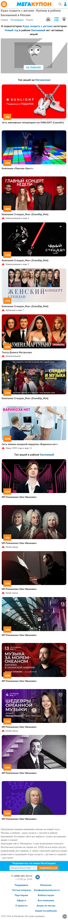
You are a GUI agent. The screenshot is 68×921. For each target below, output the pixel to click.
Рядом (29, 19)
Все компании (46, 900)
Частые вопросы (21, 890)
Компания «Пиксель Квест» (17, 168)
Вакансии (45, 885)
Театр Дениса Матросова (17, 352)
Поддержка (21, 885)
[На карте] (64, 19)
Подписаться (48, 867)
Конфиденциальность (46, 890)
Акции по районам (46, 910)
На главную (33, 67)
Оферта (21, 900)
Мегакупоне (42, 80)
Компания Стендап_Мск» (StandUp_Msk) (25, 214)
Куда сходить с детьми (38, 26)
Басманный (38, 30)
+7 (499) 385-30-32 (21, 875)
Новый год (11, 30)
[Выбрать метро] (48, 19)
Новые (4, 19)
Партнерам (21, 895)
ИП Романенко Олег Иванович (19, 497)
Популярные (17, 19)
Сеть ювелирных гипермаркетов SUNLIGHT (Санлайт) (33, 122)
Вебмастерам (46, 895)
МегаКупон (34, 4)
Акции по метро (46, 905)
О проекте (21, 905)
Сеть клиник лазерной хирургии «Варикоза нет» (30, 444)
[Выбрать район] (56, 19)
